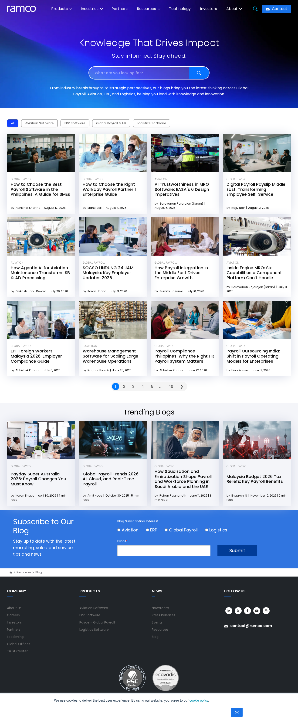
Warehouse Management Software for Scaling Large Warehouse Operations (110, 356)
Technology (180, 8)
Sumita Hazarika (171, 291)
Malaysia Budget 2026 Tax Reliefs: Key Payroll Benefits (255, 479)
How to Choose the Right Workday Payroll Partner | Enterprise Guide (109, 189)
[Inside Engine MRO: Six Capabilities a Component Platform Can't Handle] (257, 236)
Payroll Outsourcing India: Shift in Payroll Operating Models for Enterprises (253, 356)
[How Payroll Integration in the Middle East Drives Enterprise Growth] (185, 236)
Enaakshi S (239, 495)
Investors (208, 8)
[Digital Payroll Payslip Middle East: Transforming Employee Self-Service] (257, 153)
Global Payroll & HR (111, 123)
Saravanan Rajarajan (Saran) (181, 204)
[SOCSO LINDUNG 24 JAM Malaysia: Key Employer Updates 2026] (113, 236)
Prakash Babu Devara (31, 291)
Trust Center (17, 651)
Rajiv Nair (238, 208)
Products (60, 8)
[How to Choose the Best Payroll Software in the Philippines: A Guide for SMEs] (41, 153)
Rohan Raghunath (173, 495)
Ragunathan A (98, 370)
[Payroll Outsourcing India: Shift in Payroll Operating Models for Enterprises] (257, 320)
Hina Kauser (240, 370)
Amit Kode (95, 495)
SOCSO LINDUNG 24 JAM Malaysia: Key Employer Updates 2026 (108, 273)
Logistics (90, 346)
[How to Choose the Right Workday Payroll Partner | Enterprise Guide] (113, 153)
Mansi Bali (95, 208)
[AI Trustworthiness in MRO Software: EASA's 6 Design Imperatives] (185, 153)
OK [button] (237, 712)
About (232, 8)
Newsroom (160, 608)
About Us (14, 608)
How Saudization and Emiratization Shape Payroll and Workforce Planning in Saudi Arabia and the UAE (183, 478)
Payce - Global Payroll (97, 622)
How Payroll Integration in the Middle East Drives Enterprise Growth (181, 273)
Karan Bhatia (97, 291)
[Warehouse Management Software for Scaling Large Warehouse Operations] (113, 320)
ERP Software (74, 123)
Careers (13, 615)
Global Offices (18, 644)
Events (157, 622)
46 (170, 386)
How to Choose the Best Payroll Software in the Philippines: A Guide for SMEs (40, 189)
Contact (279, 8)
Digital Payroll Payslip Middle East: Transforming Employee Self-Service (256, 189)
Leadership (15, 636)
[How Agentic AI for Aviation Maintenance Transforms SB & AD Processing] (41, 236)
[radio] (131, 530)
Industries (90, 8)
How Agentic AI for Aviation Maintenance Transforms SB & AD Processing (40, 273)
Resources (147, 8)
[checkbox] (187, 530)
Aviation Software (39, 123)
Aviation (161, 179)
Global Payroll (22, 179)
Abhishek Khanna (28, 208)
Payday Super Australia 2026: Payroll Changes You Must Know (38, 479)
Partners (120, 8)
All (12, 123)
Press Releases (163, 615)
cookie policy (199, 700)
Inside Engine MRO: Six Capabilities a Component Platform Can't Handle (254, 273)
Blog (155, 636)
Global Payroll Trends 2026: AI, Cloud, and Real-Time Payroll (111, 479)
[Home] (10, 572)
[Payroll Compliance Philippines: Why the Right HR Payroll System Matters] (185, 320)
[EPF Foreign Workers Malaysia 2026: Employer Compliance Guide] (41, 320)
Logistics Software (151, 123)
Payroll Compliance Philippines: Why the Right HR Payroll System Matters (184, 356)
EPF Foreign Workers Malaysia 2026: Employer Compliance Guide (36, 356)
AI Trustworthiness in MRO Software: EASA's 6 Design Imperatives (182, 189)
